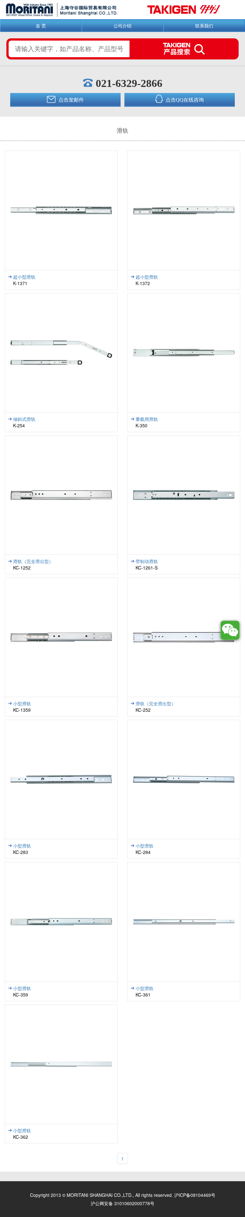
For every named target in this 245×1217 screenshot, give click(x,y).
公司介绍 (122, 25)
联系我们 (204, 25)
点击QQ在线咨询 (184, 100)
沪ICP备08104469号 (194, 1195)
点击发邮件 (70, 100)
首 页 (41, 25)
